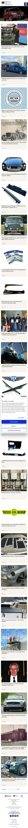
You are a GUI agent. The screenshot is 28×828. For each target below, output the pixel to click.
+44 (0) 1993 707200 (14, 812)
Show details (21, 417)
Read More (3, 52)
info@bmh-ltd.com (15, 813)
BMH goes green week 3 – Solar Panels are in (13, 556)
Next (18, 789)
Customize (13, 426)
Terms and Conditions (14, 824)
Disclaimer (14, 819)
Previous (4, 789)
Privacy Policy (14, 822)
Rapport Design (15, 826)
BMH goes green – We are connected (11, 492)
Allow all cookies (14, 421)
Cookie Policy (14, 821)
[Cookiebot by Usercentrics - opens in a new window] (21, 396)
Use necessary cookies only (14, 430)
